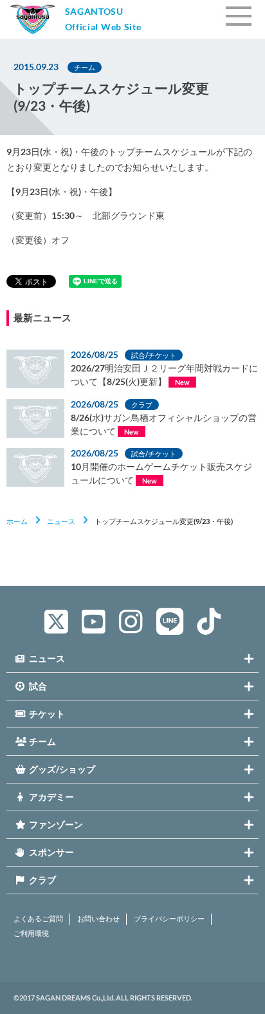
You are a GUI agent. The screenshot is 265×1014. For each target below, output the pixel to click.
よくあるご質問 (38, 919)
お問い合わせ (98, 919)
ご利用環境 (31, 933)
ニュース (61, 521)
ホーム (17, 521)
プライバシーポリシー (169, 919)
